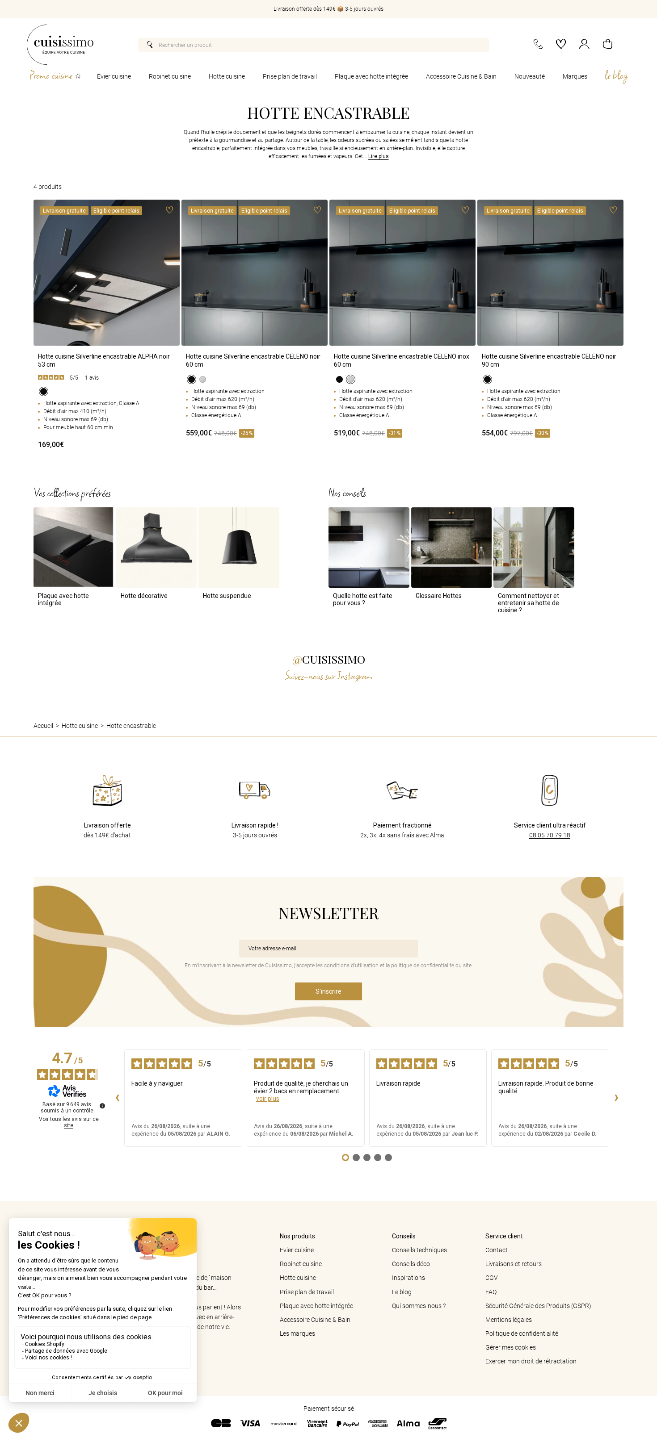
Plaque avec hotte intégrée (371, 76)
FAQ (491, 1292)
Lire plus (378, 156)
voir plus (267, 1098)
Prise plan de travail (290, 76)
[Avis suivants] (616, 1098)
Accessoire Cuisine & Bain (461, 76)
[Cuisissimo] (60, 45)
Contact (496, 1250)
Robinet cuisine (170, 76)
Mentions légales (508, 1319)
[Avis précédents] (117, 1098)
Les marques (297, 1333)
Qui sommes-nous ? (419, 1305)
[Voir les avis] (106, 377)
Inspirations (408, 1277)
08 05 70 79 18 (549, 835)
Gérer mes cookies (510, 1347)
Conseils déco (411, 1263)
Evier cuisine (297, 1250)
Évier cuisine (114, 76)
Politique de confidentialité (521, 1333)
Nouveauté (529, 76)
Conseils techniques (419, 1250)
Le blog (402, 1292)
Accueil (43, 725)
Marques (575, 76)
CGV (491, 1277)
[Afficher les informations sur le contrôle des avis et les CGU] (102, 1105)
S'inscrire (328, 991)
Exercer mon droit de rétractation (531, 1361)
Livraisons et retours (513, 1263)
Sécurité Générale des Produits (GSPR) (538, 1305)
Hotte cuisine (227, 76)
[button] (607, 45)
